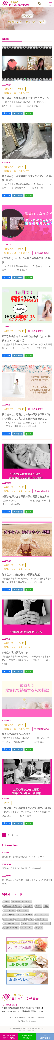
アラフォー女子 (27, 928)
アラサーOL (8, 919)
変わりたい (45, 923)
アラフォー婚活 (9, 910)
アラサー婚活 (23, 910)
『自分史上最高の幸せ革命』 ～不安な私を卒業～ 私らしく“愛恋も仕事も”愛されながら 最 (26, 660)
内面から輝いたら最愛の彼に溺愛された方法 (25, 496)
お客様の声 (8, 89)
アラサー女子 (21, 919)
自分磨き (39, 928)
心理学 (6, 901)
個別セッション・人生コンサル (17, 93)
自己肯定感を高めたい (11, 923)
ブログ (20, 89)
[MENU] (50, 3)
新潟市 (38, 906)
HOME (12, 1017)
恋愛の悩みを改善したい (12, 906)
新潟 (30, 919)
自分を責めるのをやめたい (21, 901)
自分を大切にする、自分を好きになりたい (18, 915)
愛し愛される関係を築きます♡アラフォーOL (26, 98)
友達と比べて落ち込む (30, 923)
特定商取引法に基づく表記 (27, 1021)
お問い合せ (40, 1017)
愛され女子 (28, 906)
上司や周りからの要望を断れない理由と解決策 (27, 808)
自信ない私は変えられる (15, 652)
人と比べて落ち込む (10, 928)
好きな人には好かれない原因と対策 (21, 574)
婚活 (46, 906)
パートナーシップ (42, 915)
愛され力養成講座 (41, 253)
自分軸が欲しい (42, 919)
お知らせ (30, 1017)
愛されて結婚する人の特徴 (16, 734)
